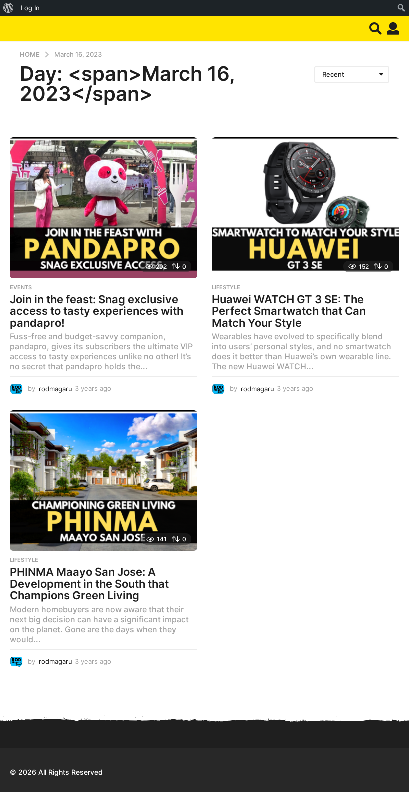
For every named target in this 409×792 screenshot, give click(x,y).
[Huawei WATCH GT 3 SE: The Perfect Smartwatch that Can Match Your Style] (305, 207)
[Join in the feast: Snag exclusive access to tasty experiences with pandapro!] (103, 207)
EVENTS (21, 287)
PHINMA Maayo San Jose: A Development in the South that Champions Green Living (89, 583)
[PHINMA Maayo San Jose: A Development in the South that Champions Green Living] (103, 480)
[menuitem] (8, 8)
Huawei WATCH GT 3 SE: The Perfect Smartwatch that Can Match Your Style (289, 311)
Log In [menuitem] (30, 8)
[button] (375, 28)
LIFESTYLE (226, 287)
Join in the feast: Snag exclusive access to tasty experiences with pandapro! (96, 311)
